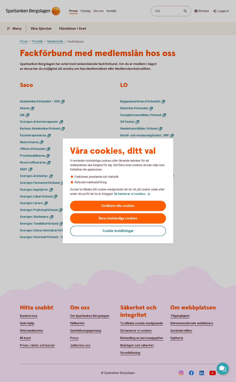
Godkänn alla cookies (118, 205)
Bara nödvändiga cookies (118, 218)
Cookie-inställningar (118, 230)
